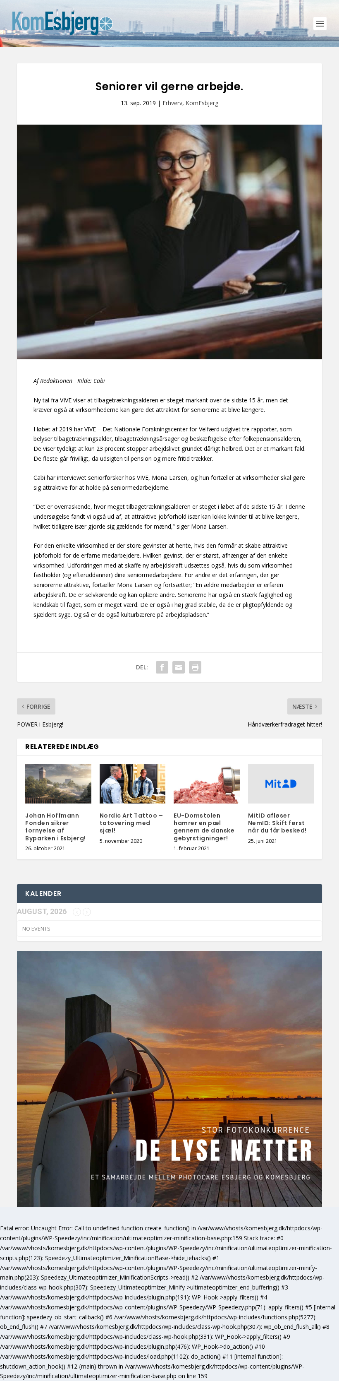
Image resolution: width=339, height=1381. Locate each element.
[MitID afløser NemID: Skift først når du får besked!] (281, 784)
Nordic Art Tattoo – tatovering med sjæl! (131, 823)
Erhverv (172, 103)
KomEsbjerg (202, 103)
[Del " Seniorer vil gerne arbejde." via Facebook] (162, 667)
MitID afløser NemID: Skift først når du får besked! (277, 823)
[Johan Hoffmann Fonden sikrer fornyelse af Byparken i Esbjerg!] (58, 784)
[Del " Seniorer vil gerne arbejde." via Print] (195, 667)
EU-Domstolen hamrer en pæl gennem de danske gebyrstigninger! (204, 826)
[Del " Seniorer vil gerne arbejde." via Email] (178, 667)
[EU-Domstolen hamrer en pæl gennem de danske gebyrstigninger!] (207, 784)
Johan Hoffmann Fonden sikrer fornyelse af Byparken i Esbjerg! (55, 826)
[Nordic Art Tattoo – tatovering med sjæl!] (133, 784)
